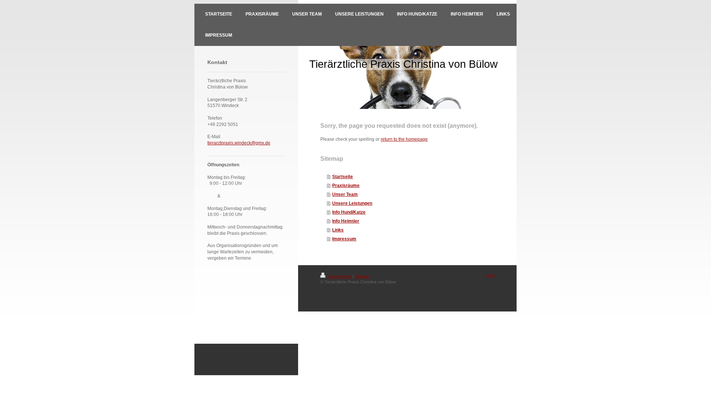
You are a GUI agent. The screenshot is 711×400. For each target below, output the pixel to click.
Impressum (344, 238)
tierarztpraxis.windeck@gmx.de (238, 143)
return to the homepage (404, 139)
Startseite (342, 176)
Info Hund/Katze (348, 212)
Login (489, 275)
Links (338, 230)
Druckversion (339, 276)
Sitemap (362, 276)
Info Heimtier (345, 221)
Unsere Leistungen (352, 203)
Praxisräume (346, 185)
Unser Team (345, 194)
